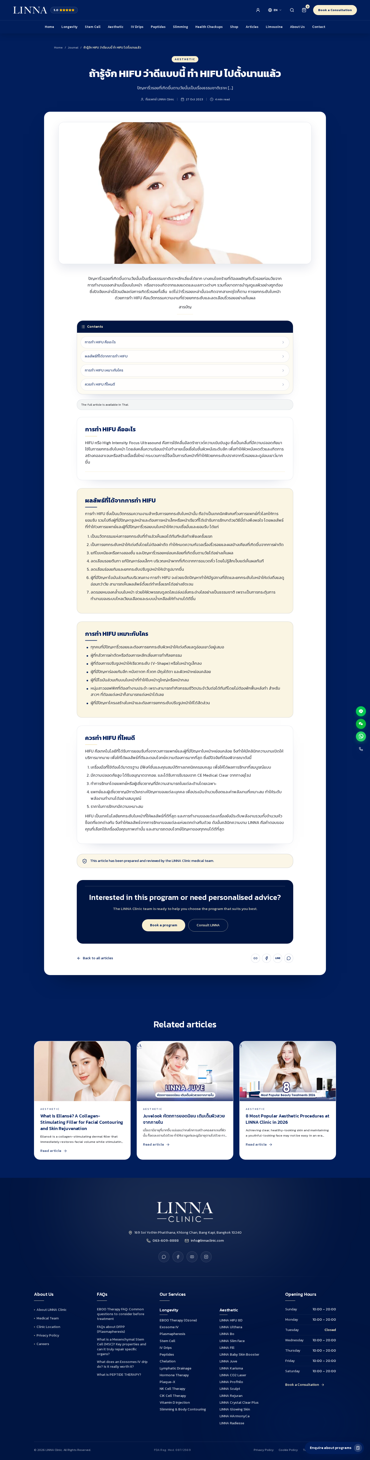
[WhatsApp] (288, 958)
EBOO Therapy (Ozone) (178, 1320)
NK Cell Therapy (172, 1388)
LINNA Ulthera (230, 1327)
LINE (277, 958)
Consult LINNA (208, 925)
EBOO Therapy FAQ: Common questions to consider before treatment (120, 1314)
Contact (318, 26)
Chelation (167, 1361)
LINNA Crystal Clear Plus (238, 1402)
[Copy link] (255, 958)
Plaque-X (167, 1382)
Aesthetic (115, 26)
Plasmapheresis (172, 1333)
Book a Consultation (335, 10)
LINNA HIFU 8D (230, 1320)
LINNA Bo (226, 1333)
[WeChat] (361, 724)
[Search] (292, 10)
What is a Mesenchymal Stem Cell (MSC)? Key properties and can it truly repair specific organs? (121, 1346)
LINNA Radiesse (231, 1423)
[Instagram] (206, 1256)
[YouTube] (192, 1256)
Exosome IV (169, 1327)
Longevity (69, 26)
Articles (252, 26)
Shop (234, 26)
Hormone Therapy (174, 1375)
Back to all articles (98, 958)
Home (49, 26)
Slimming (180, 26)
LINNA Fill (226, 1347)
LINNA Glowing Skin (234, 1409)
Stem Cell (92, 26)
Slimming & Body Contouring (183, 1409)
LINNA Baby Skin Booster (239, 1354)
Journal (73, 48)
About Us (297, 26)
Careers (42, 1344)
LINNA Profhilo (231, 1382)
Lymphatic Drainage (175, 1368)
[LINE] (163, 1256)
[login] (258, 10)
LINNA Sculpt (229, 1388)
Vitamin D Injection (175, 1402)
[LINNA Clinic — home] (30, 10)
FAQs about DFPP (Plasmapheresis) (111, 1329)
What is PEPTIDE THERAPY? (119, 1374)
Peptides (158, 26)
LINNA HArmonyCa (234, 1416)
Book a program (163, 925)
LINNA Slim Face (232, 1341)
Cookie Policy (288, 1450)
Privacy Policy (47, 1335)
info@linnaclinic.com (207, 1240)
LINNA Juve (228, 1361)
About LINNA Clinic (51, 1309)
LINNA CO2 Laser (232, 1375)
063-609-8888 (166, 1240)
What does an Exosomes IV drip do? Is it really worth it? (122, 1364)
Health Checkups (209, 26)
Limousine (274, 26)
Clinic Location (48, 1326)
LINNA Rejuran (230, 1395)
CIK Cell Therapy (173, 1395)
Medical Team (47, 1318)
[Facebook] (266, 958)
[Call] (361, 749)
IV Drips (137, 26)
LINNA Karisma (231, 1368)
